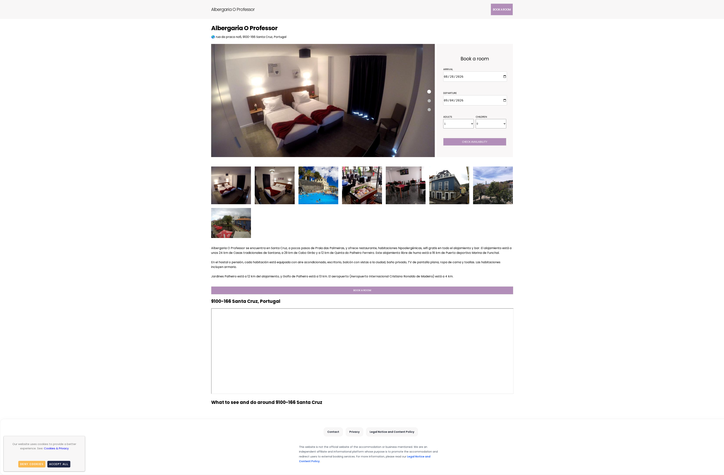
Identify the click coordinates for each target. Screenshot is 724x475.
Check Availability (474, 141)
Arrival (448, 69)
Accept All (58, 464)
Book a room (502, 10)
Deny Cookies (32, 464)
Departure (450, 93)
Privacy (354, 432)
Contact (333, 432)
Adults (447, 117)
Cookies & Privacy (56, 448)
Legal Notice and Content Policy (392, 432)
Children (481, 117)
